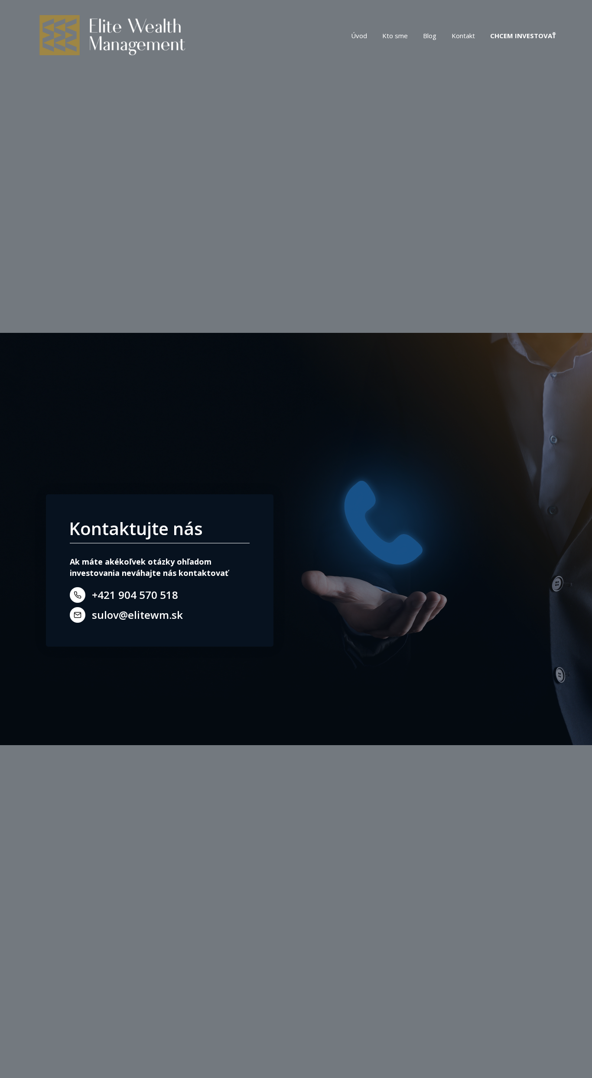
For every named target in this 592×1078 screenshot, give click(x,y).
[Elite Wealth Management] (112, 36)
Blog (429, 35)
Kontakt (463, 35)
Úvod (359, 35)
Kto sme (395, 35)
